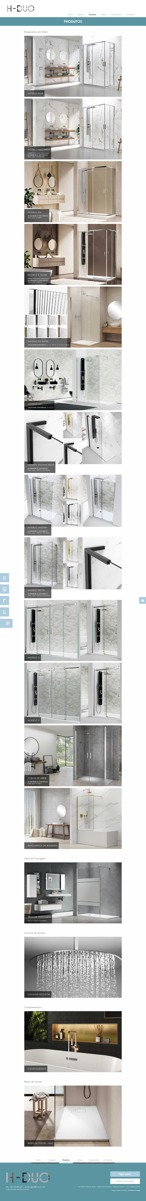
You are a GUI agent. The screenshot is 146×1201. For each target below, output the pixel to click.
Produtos (92, 14)
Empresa (80, 14)
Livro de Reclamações (133, 1186)
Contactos (130, 14)
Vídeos (104, 14)
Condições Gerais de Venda (87, 1186)
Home (70, 14)
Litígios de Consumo (119, 1186)
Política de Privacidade (104, 1186)
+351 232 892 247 (16, 1187)
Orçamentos (116, 14)
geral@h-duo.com (37, 1187)
